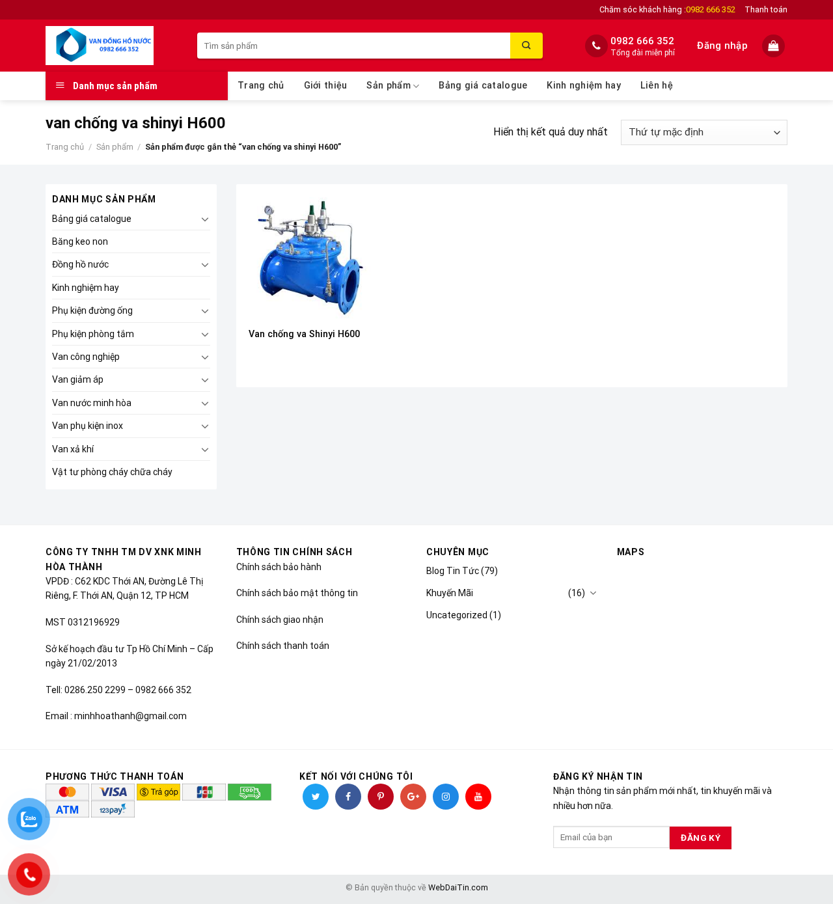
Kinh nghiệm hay (583, 85)
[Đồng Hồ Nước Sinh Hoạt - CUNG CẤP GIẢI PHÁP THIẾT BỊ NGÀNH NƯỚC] (112, 46)
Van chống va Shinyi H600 (304, 334)
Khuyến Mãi (449, 593)
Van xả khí (73, 449)
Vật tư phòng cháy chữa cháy (112, 472)
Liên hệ (656, 85)
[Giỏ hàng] (774, 46)
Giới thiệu (326, 85)
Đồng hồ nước (80, 264)
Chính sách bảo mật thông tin (297, 593)
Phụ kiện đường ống (92, 310)
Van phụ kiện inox (87, 425)
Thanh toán (765, 9)
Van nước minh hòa (91, 403)
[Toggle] (205, 218)
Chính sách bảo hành (278, 567)
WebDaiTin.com (458, 887)
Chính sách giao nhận (279, 619)
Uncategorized (456, 615)
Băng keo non (80, 241)
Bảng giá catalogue (483, 85)
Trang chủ (261, 85)
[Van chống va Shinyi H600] (309, 258)
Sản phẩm (388, 85)
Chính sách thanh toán (282, 645)
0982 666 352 (642, 41)
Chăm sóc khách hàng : (667, 9)
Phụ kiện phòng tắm (93, 334)
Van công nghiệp (86, 356)
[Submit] (526, 46)
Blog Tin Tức (452, 571)
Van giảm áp (77, 379)
